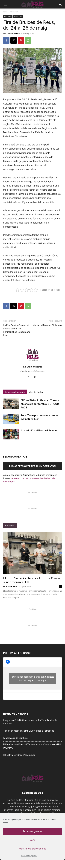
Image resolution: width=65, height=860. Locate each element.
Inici (5, 11)
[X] (13, 40)
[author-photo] (32, 362)
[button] (5, 4)
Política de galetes (29, 855)
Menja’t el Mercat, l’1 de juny (47, 325)
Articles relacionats (15, 392)
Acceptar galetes (32, 831)
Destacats (18, 17)
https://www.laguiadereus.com (32, 371)
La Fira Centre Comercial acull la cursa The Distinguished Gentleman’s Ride (16, 330)
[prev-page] (5, 446)
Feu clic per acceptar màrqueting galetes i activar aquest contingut (32, 678)
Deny (32, 839)
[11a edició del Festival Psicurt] (11, 434)
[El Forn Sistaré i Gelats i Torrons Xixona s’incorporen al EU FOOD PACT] (11, 404)
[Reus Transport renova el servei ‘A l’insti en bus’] (11, 419)
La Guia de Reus (13, 33)
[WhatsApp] (28, 40)
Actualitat (14, 11)
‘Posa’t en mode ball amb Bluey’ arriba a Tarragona (28, 731)
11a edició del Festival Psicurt (39, 430)
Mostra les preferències (32, 848)
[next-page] (10, 446)
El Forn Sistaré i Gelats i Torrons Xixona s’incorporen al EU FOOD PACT (40, 404)
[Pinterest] (21, 40)
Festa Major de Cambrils (15, 738)
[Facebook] (6, 40)
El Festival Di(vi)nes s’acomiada (19, 755)
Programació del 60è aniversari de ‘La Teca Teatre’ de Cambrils (30, 722)
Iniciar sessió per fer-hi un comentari (32, 466)
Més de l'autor (36, 392)
